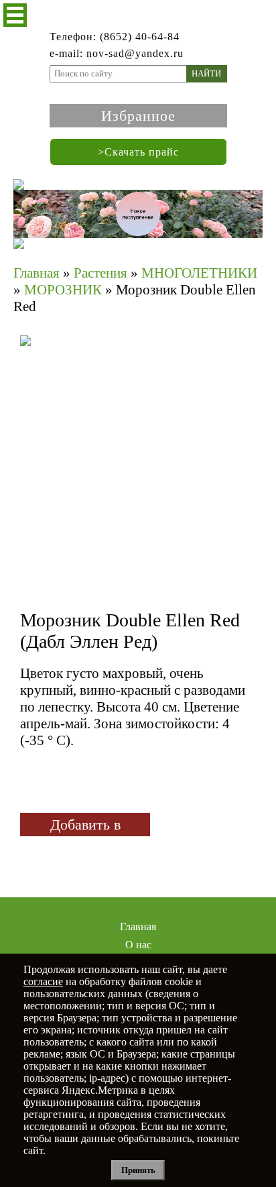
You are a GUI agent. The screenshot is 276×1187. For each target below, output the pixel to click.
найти (206, 73)
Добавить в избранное (85, 826)
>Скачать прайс (138, 152)
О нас (138, 944)
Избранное (138, 115)
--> (137, 452)
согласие (43, 981)
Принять (138, 1170)
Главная (138, 926)
